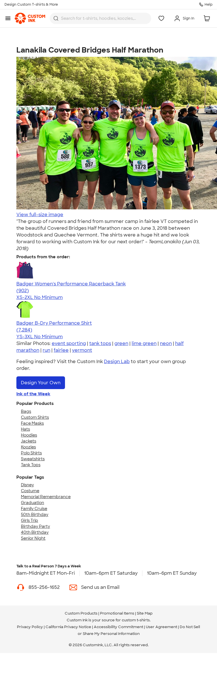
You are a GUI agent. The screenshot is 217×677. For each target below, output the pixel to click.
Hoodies (29, 435)
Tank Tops (30, 464)
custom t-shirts (136, 620)
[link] (30, 18)
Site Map (145, 613)
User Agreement (161, 626)
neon (166, 343)
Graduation (32, 502)
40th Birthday (35, 532)
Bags (26, 411)
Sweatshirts (33, 458)
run (46, 350)
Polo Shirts (31, 452)
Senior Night (33, 538)
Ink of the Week (33, 394)
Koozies (28, 447)
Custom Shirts (35, 417)
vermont (82, 350)
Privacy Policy (30, 626)
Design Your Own (40, 383)
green (121, 343)
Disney (27, 484)
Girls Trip (29, 520)
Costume (30, 490)
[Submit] (56, 18)
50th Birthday (34, 514)
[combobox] (100, 18)
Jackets (28, 441)
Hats (25, 429)
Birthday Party (35, 526)
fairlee (61, 350)
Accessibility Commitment (118, 626)
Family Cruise (34, 508)
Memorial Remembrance (46, 496)
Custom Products (81, 613)
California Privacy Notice (68, 626)
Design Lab (117, 361)
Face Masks (32, 423)
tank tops (100, 343)
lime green (144, 343)
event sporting (69, 343)
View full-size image (39, 215)
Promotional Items (117, 613)
